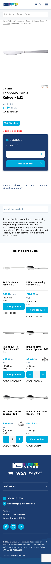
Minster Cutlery (39, 21)
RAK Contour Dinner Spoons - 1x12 (36, 412)
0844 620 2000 (15, 498)
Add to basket (25, 163)
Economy (6, 24)
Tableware (20, 21)
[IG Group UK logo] (10, 4)
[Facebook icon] (6, 527)
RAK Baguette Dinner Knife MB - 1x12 (12, 349)
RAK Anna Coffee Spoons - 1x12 (12, 412)
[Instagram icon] (13, 527)
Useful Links (9, 486)
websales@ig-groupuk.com (21, 503)
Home (5, 21)
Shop (11, 21)
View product (13, 268)
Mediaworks (19, 555)
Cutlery (29, 21)
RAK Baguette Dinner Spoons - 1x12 (37, 348)
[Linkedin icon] (21, 527)
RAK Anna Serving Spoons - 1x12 (36, 283)
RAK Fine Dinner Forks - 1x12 (11, 283)
